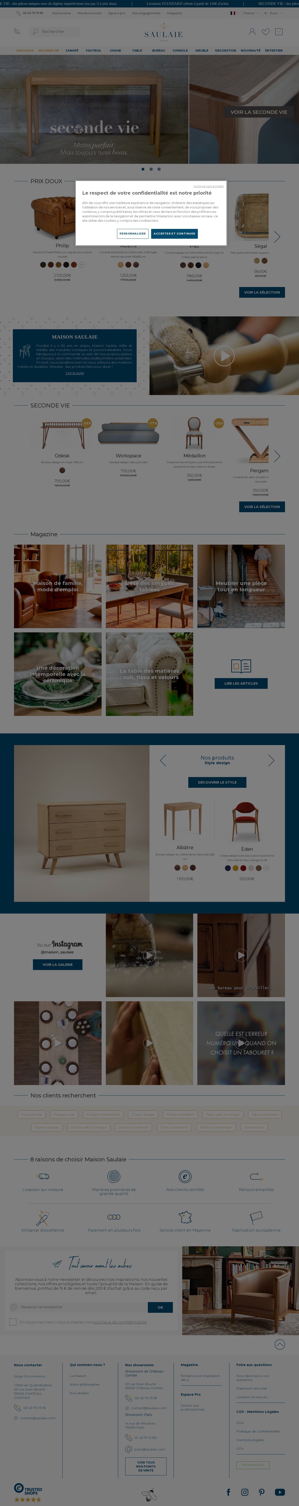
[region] (151, 213)
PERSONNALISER (133, 233)
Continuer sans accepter (209, 186)
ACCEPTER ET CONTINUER (174, 233)
